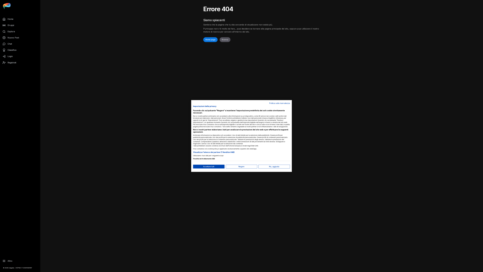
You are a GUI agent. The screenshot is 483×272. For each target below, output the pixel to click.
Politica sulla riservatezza (279, 103)
